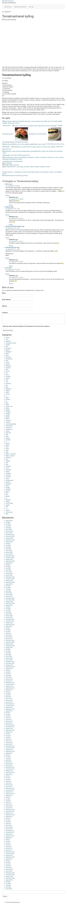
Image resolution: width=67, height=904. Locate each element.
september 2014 (10, 772)
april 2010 (8, 866)
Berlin (7, 353)
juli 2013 (8, 797)
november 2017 (10, 705)
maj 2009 (8, 885)
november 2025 (10, 536)
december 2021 (10, 619)
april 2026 (8, 527)
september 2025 (10, 540)
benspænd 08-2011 (10, 166)
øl (6, 441)
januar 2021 (9, 638)
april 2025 (8, 549)
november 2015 (10, 748)
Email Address (6, 299)
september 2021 (10, 624)
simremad (8, 470)
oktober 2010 (9, 855)
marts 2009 (9, 889)
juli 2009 (8, 882)
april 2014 (8, 781)
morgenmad (9, 429)
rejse (7, 452)
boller (7, 355)
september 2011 (10, 836)
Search (5, 896)
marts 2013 (9, 804)
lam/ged (8, 411)
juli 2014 (8, 776)
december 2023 (10, 577)
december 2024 (10, 556)
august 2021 (9, 626)
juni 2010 (8, 862)
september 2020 (10, 645)
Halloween (8, 389)
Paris (7, 447)
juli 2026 (8, 522)
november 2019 (10, 663)
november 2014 (10, 769)
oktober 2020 (9, 644)
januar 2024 (9, 575)
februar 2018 (9, 700)
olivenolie (26, 166)
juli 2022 (8, 607)
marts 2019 (9, 677)
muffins (8, 431)
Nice (7, 434)
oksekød (8, 440)
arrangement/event (11, 343)
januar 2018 (9, 702)
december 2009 (10, 873)
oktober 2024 (9, 559)
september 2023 (10, 582)
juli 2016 (8, 734)
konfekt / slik (9, 406)
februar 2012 (9, 827)
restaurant (8, 457)
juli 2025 (8, 543)
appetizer (8, 341)
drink (7, 369)
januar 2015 (9, 765)
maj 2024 (8, 568)
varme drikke (9, 503)
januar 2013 (9, 808)
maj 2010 (8, 864)
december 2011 (10, 830)
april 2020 (8, 654)
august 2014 (9, 774)
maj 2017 (8, 716)
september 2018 (10, 688)
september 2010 (10, 857)
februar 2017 (9, 721)
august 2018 (9, 690)
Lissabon (8, 413)
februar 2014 (9, 785)
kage (7, 403)
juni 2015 (8, 756)
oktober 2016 (9, 728)
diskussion (8, 366)
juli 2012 (8, 818)
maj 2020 (8, 653)
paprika (37, 166)
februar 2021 (9, 637)
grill (7, 385)
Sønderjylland (9, 480)
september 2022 (10, 603)
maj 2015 (8, 758)
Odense (8, 438)
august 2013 (9, 795)
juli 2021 (8, 628)
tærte (7, 492)
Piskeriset (9, 163)
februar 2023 (9, 594)
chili (18, 166)
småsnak (8, 475)
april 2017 (8, 718)
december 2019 (10, 661)
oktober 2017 (9, 707)
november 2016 (10, 726)
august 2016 (9, 732)
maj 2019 (8, 674)
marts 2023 (9, 593)
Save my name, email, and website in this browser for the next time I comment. (26, 326)
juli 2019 (8, 670)
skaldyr (8, 471)
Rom (7, 459)
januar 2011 (9, 850)
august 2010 (9, 859)
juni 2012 (8, 820)
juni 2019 (8, 672)
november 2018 (10, 684)
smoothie (8, 477)
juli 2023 (8, 586)
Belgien (8, 350)
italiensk (8, 399)
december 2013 (10, 788)
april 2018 (8, 697)
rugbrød (8, 461)
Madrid (7, 417)
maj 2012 (8, 822)
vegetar (8, 505)
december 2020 (10, 640)
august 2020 (9, 647)
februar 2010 (9, 869)
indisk (7, 392)
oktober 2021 (9, 623)
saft (7, 463)
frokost (7, 378)
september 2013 (10, 793)
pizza (7, 450)
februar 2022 (9, 616)
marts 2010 (9, 867)
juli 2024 (8, 564)
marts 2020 (9, 656)
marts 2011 (9, 846)
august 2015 (9, 753)
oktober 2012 (9, 813)
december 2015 (10, 746)
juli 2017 (8, 712)
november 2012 (10, 811)
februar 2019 (9, 679)
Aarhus (8, 337)
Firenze (8, 371)
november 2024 (10, 557)
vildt (7, 507)
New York (8, 433)
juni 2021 (8, 630)
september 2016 (10, 730)
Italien (7, 397)
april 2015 (8, 760)
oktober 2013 (9, 792)
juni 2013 (8, 799)
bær (7, 346)
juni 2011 (8, 841)
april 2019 (8, 675)
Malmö (7, 419)
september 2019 (10, 667)
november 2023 (10, 579)
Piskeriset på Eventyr (8, 1)
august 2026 (9, 520)
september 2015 (10, 751)
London (8, 415)
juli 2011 (8, 839)
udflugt (7, 501)
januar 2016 (9, 744)
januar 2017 (9, 723)
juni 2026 (8, 524)
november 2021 (10, 621)
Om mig (31, 7)
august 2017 (9, 711)
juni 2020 (8, 651)
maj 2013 (8, 800)
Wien (7, 514)
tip (6, 498)
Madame (8, 207)
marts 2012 (9, 825)
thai (7, 494)
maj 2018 (8, 695)
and (7, 339)
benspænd (8, 352)
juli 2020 (8, 649)
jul (6, 401)
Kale (7, 902)
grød (7, 387)
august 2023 (9, 584)
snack (7, 478)
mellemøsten (9, 426)
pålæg (7, 445)
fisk (6, 373)
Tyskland (8, 500)
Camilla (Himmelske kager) (13, 226)
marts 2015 (9, 762)
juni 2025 (8, 545)
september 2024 (10, 561)
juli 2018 (8, 691)
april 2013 (8, 802)
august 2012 (9, 816)
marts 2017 (9, 719)
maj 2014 (8, 779)
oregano (32, 166)
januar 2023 (9, 596)
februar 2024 (9, 573)
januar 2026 (9, 533)
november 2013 (10, 790)
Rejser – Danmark (11, 454)
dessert (8, 364)
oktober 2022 (9, 601)
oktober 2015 (9, 749)
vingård (8, 510)
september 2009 (10, 878)
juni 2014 (8, 778)
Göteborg (8, 383)
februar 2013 (9, 806)
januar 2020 (9, 660)
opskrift (8, 443)
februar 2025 (9, 552)
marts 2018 (9, 698)
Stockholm (8, 484)
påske (7, 448)
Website (4, 306)
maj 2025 (8, 547)
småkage (8, 473)
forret (7, 374)
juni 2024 (8, 566)
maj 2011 (8, 843)
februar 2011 (9, 848)
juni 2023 (8, 587)
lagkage (8, 410)
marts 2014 (9, 783)
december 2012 (10, 809)
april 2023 (8, 591)
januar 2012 (9, 829)
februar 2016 (9, 742)
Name (4, 293)
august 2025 (9, 542)
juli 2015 (8, 755)
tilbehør (8, 496)
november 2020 (10, 642)
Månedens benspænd (20, 7)
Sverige (8, 487)
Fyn (7, 382)
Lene (7, 268)
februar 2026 (9, 531)
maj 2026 (8, 526)
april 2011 (8, 845)
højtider (8, 390)
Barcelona (8, 348)
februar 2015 (9, 763)
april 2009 (8, 887)
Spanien (8, 482)
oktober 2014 (9, 771)
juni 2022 (8, 608)
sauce (7, 468)
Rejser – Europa (10, 455)
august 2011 (9, 837)
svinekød (8, 489)
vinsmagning (9, 512)
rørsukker (42, 166)
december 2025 (10, 534)
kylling (11, 165)
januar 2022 (9, 617)
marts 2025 (9, 550)
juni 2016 (8, 735)
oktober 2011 (9, 834)
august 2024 (9, 563)
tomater (48, 166)
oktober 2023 (9, 580)
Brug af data (8, 7)
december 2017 (10, 704)
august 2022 (9, 605)
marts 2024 (9, 571)
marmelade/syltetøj (11, 424)
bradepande (9, 359)
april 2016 (8, 739)
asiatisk (8, 345)
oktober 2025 (9, 538)
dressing (8, 367)
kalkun (7, 404)
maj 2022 (8, 610)
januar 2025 (9, 554)
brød (7, 360)
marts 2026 (9, 529)
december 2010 (10, 852)
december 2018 (10, 682)
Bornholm (8, 357)
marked (8, 422)
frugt (7, 380)
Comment (5, 312)
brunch (7, 362)
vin (6, 508)
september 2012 (10, 815)
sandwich (8, 466)
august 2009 (9, 880)
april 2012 (8, 823)
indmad (8, 394)
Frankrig (8, 376)
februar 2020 (9, 658)
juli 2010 (8, 860)
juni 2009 (8, 883)
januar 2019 (9, 681)
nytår (7, 436)
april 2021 (8, 633)
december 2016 (10, 725)
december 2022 (10, 598)
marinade (16, 165)
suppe (7, 485)
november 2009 (10, 874)
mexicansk (8, 427)
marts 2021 (9, 635)
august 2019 (9, 668)
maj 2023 (8, 589)
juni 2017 (8, 714)
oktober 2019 (9, 665)
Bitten (7, 184)
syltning (8, 491)
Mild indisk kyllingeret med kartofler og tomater (15, 175)
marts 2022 (9, 614)
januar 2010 (9, 871)
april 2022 (8, 612)
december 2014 (10, 767)
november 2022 (10, 600)
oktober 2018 (9, 686)
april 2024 (8, 570)
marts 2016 (9, 741)
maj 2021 (8, 631)
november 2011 (10, 832)
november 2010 (10, 853)
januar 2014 (9, 786)
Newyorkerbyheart (11, 247)
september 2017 (10, 709)
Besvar (7, 195)
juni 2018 (8, 693)
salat (7, 464)
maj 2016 (8, 737)
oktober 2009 (9, 876)
